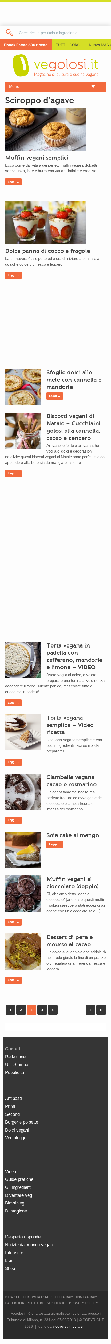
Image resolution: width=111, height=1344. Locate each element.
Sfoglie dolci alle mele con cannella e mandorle (74, 379)
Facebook (15, 1303)
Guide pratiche (19, 1179)
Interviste (14, 1252)
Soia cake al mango (72, 835)
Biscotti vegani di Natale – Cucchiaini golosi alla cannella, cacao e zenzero (73, 427)
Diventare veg (18, 1195)
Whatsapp (41, 1297)
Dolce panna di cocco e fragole (47, 251)
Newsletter (17, 1297)
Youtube (35, 1303)
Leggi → (13, 181)
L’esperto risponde (23, 1236)
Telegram (64, 1297)
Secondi (13, 1114)
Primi (10, 1106)
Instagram (87, 1297)
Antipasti (13, 1098)
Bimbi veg (14, 1203)
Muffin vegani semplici (36, 157)
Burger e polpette (21, 1122)
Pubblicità (14, 1072)
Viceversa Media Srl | (69, 1326)
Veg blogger (16, 1137)
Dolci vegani (17, 1130)
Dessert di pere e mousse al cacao (69, 940)
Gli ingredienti (18, 1187)
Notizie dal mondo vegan (29, 1244)
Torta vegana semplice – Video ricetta (70, 725)
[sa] (9, 32)
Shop (10, 1268)
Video (10, 1171)
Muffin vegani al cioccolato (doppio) (72, 882)
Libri (9, 1260)
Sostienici (56, 1303)
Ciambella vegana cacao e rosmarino (71, 781)
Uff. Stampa (16, 1064)
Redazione (15, 1056)
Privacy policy (83, 1303)
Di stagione (16, 1211)
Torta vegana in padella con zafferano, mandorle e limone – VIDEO (74, 656)
